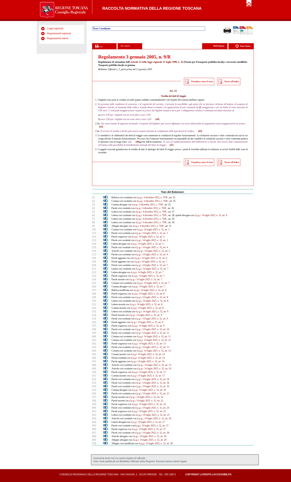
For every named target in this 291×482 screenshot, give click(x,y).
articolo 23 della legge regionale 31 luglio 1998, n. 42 (157, 62)
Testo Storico (245, 46)
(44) (157, 119)
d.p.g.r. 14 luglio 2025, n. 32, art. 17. (149, 372)
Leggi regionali (55, 28)
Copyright (192, 474)
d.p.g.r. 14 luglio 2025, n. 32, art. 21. (152, 393)
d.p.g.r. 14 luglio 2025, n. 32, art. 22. (146, 397)
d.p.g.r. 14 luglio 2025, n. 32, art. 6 (151, 254)
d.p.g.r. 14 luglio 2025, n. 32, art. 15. (154, 365)
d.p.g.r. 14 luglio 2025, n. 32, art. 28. (152, 432)
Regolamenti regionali (59, 33)
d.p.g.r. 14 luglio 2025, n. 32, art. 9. (152, 311)
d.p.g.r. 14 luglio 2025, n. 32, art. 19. (152, 386)
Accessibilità (222, 474)
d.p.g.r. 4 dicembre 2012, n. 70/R (152, 197)
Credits (206, 474)
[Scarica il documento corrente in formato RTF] (236, 33)
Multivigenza (218, 46)
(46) (138, 141)
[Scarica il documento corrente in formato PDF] (243, 33)
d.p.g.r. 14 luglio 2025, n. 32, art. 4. (151, 247)
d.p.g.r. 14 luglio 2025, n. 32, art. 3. (151, 240)
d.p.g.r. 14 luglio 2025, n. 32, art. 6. (151, 258)
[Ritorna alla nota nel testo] (104, 197)
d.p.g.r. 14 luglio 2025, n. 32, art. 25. (149, 411)
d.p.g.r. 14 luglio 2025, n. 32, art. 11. (152, 332)
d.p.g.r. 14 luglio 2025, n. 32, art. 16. (154, 368)
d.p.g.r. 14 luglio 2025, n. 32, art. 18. (152, 379)
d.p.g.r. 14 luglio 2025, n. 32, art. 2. (148, 236)
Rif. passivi (125, 46)
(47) (172, 145)
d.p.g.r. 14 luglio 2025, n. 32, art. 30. (156, 443)
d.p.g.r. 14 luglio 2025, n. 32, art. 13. (149, 343)
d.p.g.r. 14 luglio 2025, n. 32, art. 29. (149, 436)
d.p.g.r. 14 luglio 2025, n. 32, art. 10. (152, 329)
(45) (101, 126)
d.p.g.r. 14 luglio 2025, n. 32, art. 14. (154, 350)
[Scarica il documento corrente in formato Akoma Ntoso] (249, 33)
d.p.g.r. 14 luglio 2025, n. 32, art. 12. (154, 340)
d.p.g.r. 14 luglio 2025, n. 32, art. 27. (148, 422)
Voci (101, 47)
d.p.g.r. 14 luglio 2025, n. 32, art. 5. (153, 251)
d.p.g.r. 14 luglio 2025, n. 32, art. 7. (151, 261)
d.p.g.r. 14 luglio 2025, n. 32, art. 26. (154, 418)
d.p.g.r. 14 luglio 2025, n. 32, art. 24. (149, 404)
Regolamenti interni (57, 38)
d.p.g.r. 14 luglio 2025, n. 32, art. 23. (146, 400)
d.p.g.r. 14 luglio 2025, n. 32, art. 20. (149, 390)
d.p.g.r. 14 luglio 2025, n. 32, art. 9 (210, 215)
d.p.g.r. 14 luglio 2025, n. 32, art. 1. (153, 229)
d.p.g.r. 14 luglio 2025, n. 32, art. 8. (150, 290)
